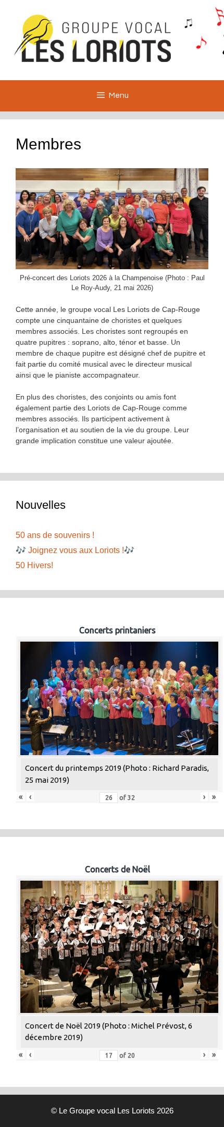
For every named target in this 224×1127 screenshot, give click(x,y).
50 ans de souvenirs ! (55, 535)
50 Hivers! (34, 565)
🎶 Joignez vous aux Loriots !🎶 (75, 550)
